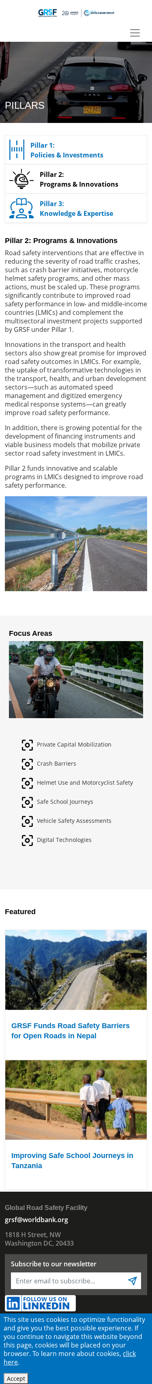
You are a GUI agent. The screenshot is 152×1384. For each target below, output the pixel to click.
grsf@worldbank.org (36, 1219)
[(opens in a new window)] (40, 1302)
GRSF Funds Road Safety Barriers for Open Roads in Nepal (70, 1031)
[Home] (76, 12)
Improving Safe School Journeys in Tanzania (72, 1161)
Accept (16, 1378)
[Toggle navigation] (135, 33)
